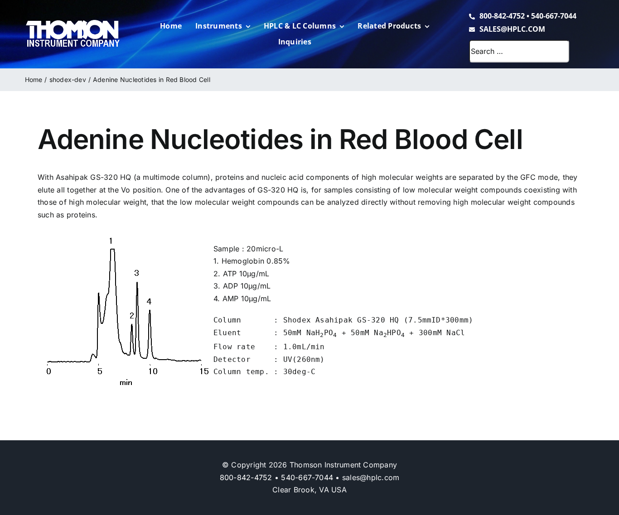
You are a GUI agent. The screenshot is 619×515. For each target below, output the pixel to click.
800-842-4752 (502, 16)
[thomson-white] (73, 23)
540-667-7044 (553, 16)
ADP (230, 285)
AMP (230, 298)
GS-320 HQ (110, 177)
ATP (230, 273)
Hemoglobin (243, 260)
